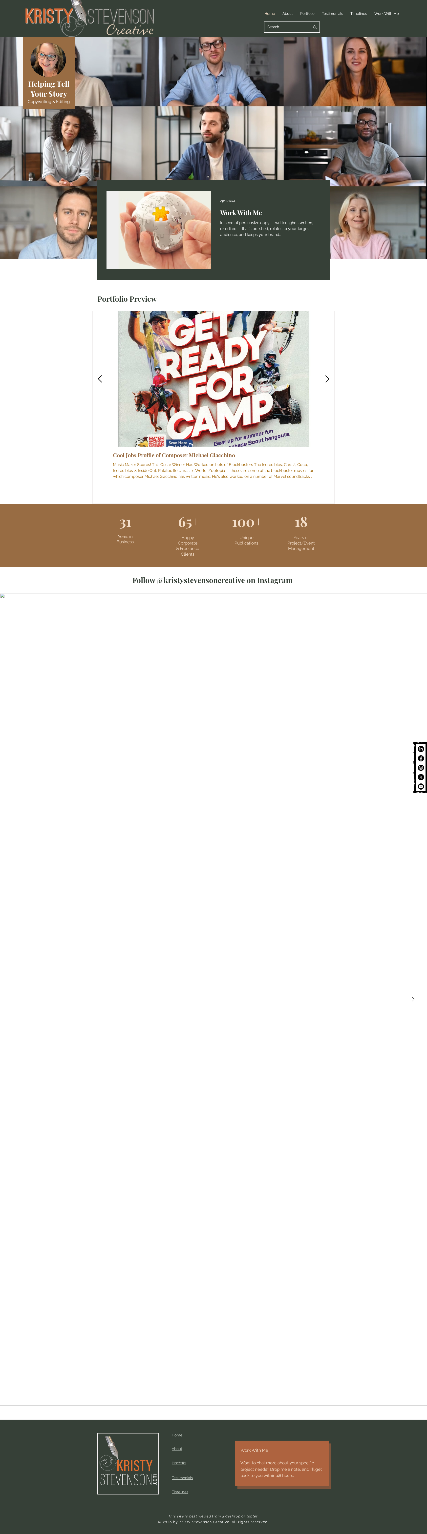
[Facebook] (421, 758)
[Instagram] (421, 768)
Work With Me (254, 1450)
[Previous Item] (100, 379)
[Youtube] (421, 786)
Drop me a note (285, 1469)
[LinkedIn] (421, 749)
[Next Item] (327, 379)
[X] (421, 777)
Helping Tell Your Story (48, 89)
